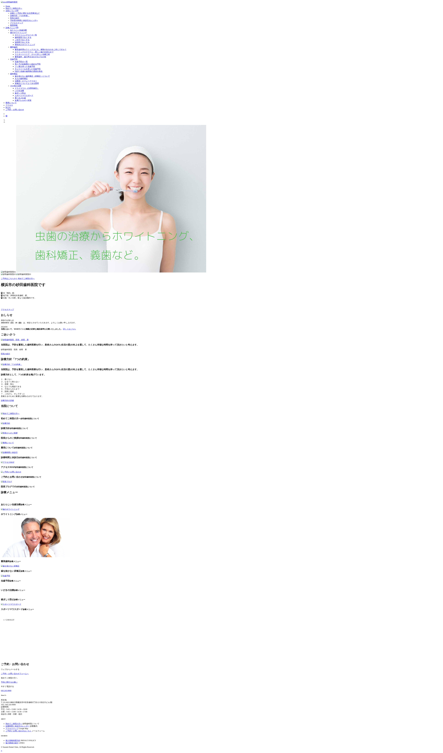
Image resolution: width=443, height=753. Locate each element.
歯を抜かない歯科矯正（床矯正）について (32, 76)
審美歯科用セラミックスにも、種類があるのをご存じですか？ (40, 49)
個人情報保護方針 (13, 740)
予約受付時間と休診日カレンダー (24, 20)
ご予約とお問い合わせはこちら (18, 731)
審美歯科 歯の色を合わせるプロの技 (30, 57)
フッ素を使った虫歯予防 (25, 66)
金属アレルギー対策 (23, 100)
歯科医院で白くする (23, 37)
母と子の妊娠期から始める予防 (28, 64)
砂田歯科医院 (11, 2)
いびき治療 (19, 91)
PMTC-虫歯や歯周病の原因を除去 (29, 71)
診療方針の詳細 (7, 400)
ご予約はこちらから (9, 279)
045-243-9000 (6, 691)
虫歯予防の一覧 (21, 62)
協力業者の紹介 (12, 743)
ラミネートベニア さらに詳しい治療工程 (32, 54)
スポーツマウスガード (24, 95)
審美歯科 (14, 47)
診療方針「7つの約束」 (20, 16)
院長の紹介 (14, 18)
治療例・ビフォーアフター (26, 81)
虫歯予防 (14, 59)
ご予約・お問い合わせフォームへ (15, 674)
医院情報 (14, 25)
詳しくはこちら (69, 329)
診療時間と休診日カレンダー (18, 726)
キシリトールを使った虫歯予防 (28, 69)
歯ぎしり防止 (20, 93)
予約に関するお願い (9, 682)
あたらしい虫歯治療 (18, 30)
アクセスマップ (16, 23)
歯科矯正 (14, 74)
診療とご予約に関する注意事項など (25, 13)
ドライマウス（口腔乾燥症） (27, 88)
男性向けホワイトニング (25, 45)
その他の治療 (15, 86)
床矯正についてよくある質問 (27, 83)
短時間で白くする (22, 42)
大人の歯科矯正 (21, 79)
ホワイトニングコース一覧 (26, 35)
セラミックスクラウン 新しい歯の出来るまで (34, 52)
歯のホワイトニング (18, 33)
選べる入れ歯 (20, 98)
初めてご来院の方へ (26, 279)
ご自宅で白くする (22, 40)
